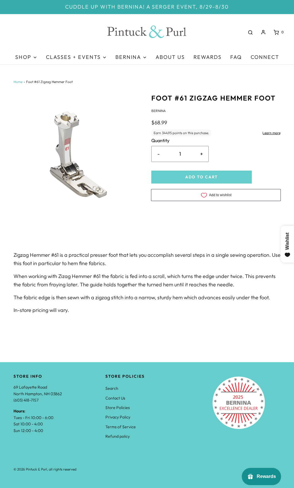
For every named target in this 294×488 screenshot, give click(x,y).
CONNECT (265, 57)
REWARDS (208, 57)
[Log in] (263, 32)
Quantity (160, 140)
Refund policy (117, 436)
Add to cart (201, 177)
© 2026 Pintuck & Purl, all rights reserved (44, 469)
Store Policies (117, 407)
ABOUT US (170, 57)
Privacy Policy (117, 417)
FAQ (236, 57)
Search (111, 388)
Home (17, 82)
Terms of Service (120, 426)
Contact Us (115, 398)
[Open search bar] (250, 32)
